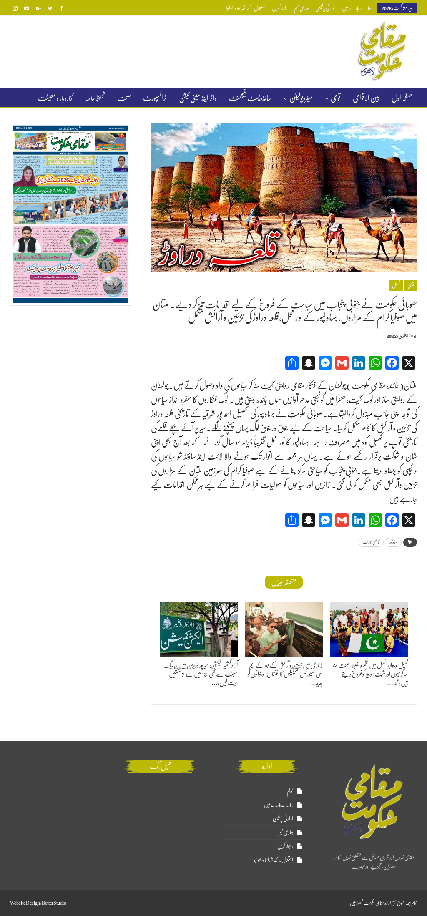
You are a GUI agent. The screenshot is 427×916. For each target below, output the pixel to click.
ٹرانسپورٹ (155, 98)
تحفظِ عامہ (95, 98)
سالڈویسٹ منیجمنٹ (250, 98)
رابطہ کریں (280, 8)
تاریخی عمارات (371, 542)
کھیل (396, 285)
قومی (336, 98)
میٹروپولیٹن (301, 98)
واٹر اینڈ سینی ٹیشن (198, 98)
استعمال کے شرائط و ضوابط (246, 8)
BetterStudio (54, 903)
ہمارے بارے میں (356, 8)
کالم (290, 791)
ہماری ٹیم (301, 8)
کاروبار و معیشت (55, 98)
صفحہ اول (402, 98)
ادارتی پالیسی (325, 8)
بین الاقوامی (366, 98)
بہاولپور (393, 542)
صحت (124, 98)
